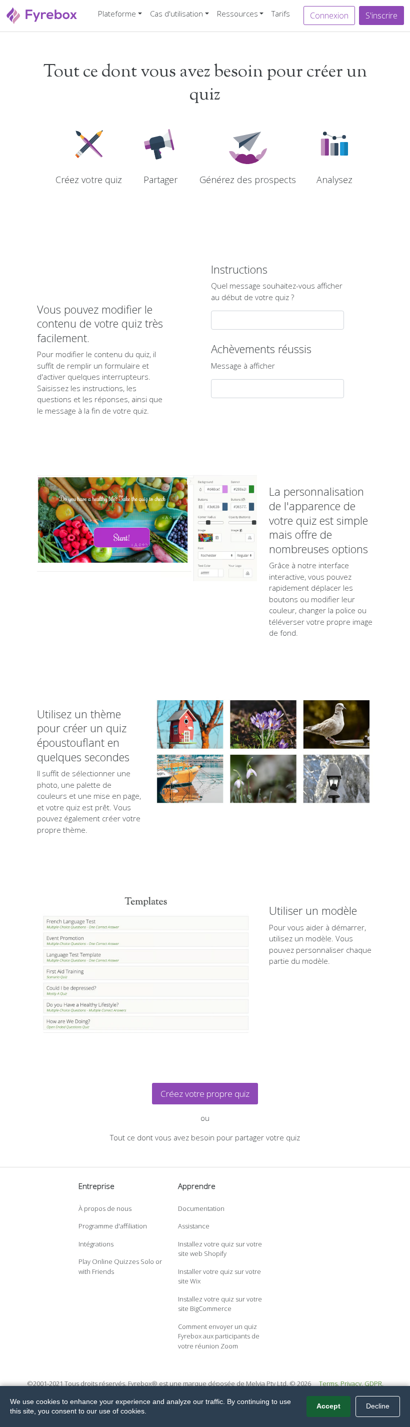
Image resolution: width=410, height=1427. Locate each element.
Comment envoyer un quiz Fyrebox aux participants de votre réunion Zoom (219, 1336)
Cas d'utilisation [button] (176, 14)
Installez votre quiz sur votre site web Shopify (220, 1248)
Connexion (329, 15)
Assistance (194, 1225)
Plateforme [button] (117, 14)
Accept (328, 1406)
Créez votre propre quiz (205, 1093)
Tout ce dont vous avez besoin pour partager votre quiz (205, 1137)
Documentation (201, 1208)
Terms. (329, 1383)
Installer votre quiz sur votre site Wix (219, 1276)
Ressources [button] (237, 14)
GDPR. (374, 1383)
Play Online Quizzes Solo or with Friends (120, 1266)
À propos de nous (105, 1208)
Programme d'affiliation (112, 1225)
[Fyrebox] (42, 15)
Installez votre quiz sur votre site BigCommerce (220, 1303)
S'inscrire (382, 15)
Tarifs (281, 14)
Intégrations (96, 1243)
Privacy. (351, 1383)
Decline (378, 1406)
